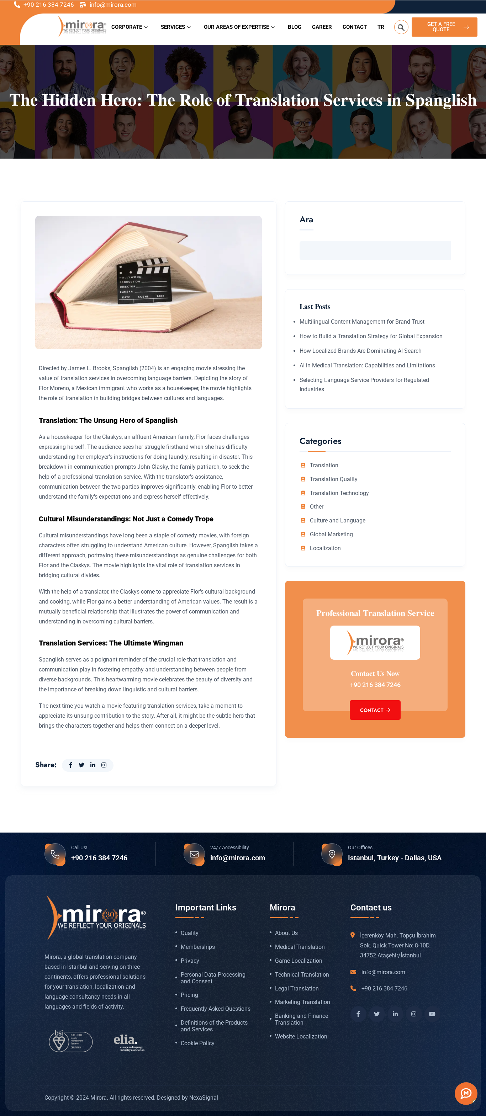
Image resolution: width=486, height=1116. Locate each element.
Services (173, 27)
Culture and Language (337, 520)
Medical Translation (300, 947)
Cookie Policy (198, 1043)
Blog (294, 27)
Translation (324, 465)
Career (322, 27)
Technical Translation (302, 975)
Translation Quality (334, 479)
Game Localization (298, 961)
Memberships (198, 947)
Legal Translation (297, 988)
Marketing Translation (302, 1002)
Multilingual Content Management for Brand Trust (362, 321)
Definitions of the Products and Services (214, 1026)
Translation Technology (339, 493)
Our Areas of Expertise (236, 27)
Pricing (189, 995)
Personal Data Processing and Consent (213, 978)
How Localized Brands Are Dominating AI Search (361, 350)
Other (316, 507)
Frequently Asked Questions (215, 1009)
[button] (401, 27)
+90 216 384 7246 (375, 685)
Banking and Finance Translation (301, 1019)
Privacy (190, 961)
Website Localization (301, 1036)
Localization (325, 548)
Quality (190, 933)
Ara (306, 220)
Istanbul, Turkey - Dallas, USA (395, 858)
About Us (286, 933)
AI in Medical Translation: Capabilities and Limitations (367, 365)
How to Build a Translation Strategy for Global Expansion (371, 336)
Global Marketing (331, 534)
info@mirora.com (237, 858)
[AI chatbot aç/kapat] (466, 1093)
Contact (355, 27)
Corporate (126, 27)
